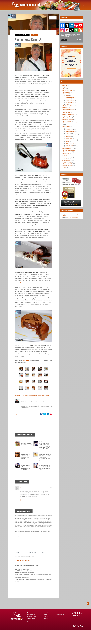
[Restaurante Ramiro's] (20, 368)
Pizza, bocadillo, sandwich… (71, 140)
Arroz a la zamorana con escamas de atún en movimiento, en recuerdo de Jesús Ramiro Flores (26, 455)
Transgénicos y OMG (67, 160)
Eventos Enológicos (69, 100)
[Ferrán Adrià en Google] (54, 17)
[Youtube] (81, 613)
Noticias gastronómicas (68, 119)
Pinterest (76, 25)
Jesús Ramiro (18, 395)
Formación (65, 107)
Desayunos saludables (70, 131)
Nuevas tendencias (67, 121)
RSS (80, 30)
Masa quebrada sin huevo (72, 217)
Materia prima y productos (68, 114)
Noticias (29, 612)
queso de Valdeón (19, 283)
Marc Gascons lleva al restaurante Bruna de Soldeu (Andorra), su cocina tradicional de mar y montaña (26, 466)
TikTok (71, 30)
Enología (65, 94)
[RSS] (81, 615)
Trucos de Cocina (67, 162)
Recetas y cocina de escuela (69, 150)
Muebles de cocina (67, 117)
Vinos (66, 104)
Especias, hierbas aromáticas (71, 135)
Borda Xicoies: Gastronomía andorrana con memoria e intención (26, 443)
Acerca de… (46, 612)
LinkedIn (71, 25)
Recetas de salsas (69, 145)
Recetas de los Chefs (67, 148)
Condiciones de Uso (60, 614)
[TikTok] (77, 615)
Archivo (45, 614)
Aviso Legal (58, 612)
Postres (67, 141)
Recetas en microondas (70, 146)
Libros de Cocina (66, 112)
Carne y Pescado (69, 129)
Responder (24, 500)
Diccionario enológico (69, 97)
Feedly (76, 30)
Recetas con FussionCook (70, 143)
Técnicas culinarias (67, 157)
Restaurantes (34, 34)
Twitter (67, 25)
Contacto (45, 616)
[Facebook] (73, 613)
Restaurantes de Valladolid (37, 395)
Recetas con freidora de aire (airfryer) (71, 123)
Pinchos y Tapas (68, 138)
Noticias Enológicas (69, 102)
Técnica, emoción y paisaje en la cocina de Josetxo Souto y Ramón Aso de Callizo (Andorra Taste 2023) (44, 466)
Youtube (80, 25)
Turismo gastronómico (68, 163)
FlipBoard (67, 30)
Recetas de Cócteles (69, 87)
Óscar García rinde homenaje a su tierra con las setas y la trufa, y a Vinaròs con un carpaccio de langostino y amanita (45, 456)
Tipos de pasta (68, 116)
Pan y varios (68, 136)
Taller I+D (65, 155)
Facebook (62, 25)
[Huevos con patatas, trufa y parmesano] (51, 17)
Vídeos (64, 167)
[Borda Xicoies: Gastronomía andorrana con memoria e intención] (18, 443)
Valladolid (46, 395)
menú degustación (26, 395)
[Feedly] (79, 615)
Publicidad (46, 618)
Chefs (64, 88)
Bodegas (67, 95)
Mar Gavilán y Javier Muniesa (22, 34)
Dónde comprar (66, 92)
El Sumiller (67, 99)
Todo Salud (65, 158)
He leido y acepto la (25, 556)
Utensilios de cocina (67, 165)
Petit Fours (26, 360)
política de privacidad (29, 556)
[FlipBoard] (75, 615)
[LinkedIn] (77, 613)
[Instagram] (73, 615)
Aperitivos (67, 128)
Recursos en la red (67, 152)
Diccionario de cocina (67, 90)
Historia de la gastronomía (68, 109)
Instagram (62, 30)
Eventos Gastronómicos (68, 106)
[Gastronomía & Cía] (26, 4)
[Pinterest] (79, 613)
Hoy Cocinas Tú (66, 111)
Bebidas (65, 85)
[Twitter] (75, 613)
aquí (18, 581)
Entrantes (67, 133)
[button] (9, 4)
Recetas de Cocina (67, 126)
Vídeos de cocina (67, 169)
